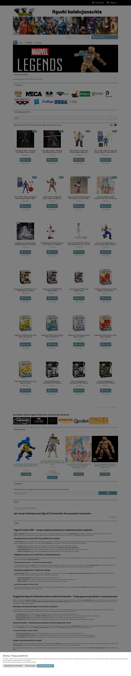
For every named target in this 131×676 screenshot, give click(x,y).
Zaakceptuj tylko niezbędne (13, 666)
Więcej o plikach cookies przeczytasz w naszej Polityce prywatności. (19, 662)
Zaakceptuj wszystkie (45, 666)
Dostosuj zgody (30, 666)
